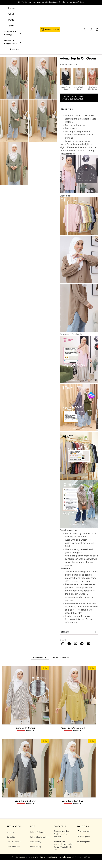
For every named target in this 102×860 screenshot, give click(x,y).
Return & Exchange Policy (40, 837)
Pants (11, 19)
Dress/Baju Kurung (10, 33)
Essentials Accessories (10, 42)
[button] (85, 30)
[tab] (40, 657)
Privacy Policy (35, 846)
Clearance (14, 49)
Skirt (11, 25)
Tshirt (11, 14)
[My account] (91, 29)
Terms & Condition (14, 841)
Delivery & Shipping (38, 832)
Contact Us (11, 837)
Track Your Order (13, 846)
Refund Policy (35, 841)
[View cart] (97, 29)
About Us (10, 832)
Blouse (11, 8)
